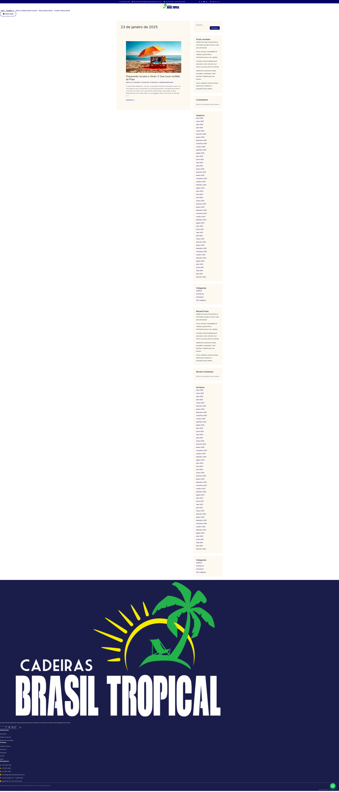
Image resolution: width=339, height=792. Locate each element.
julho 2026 (199, 118)
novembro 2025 (201, 143)
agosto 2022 (200, 261)
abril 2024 (199, 197)
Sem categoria (201, 300)
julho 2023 (199, 226)
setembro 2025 (201, 150)
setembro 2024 (201, 185)
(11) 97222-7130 (125, 1)
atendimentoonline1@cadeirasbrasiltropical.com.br (148, 1)
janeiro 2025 (200, 175)
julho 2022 (199, 264)
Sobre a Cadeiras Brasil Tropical (26, 10)
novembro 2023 (201, 213)
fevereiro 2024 (201, 204)
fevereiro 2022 (201, 277)
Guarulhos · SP (216, 1)
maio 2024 (199, 194)
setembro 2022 (201, 258)
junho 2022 (200, 267)
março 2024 (200, 201)
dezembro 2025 (201, 140)
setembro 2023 (201, 220)
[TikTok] (206, 1)
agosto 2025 (200, 153)
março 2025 (200, 169)
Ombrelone (154, 82)
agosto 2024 (200, 188)
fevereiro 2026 (201, 134)
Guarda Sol (145, 82)
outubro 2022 (200, 255)
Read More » (130, 100)
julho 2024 (199, 191)
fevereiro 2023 (201, 242)
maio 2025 (199, 162)
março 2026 (200, 131)
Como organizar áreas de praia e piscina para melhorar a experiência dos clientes (207, 86)
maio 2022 (199, 270)
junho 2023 (200, 229)
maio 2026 (199, 124)
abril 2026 (199, 128)
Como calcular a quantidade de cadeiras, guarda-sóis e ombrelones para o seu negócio (207, 54)
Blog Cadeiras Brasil (45, 10)
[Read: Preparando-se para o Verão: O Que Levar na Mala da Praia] (153, 57)
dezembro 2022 (201, 248)
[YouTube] (204, 1)
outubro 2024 (201, 182)
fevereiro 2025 (201, 172)
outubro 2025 (200, 147)
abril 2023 (199, 236)
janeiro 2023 (200, 245)
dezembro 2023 (201, 210)
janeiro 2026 (200, 137)
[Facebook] (201, 1)
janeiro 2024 (200, 207)
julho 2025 (199, 156)
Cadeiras (199, 291)
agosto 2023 (200, 223)
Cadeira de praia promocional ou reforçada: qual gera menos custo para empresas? (207, 45)
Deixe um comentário (133, 82)
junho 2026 (200, 121)
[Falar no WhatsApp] (332, 785)
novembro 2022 (201, 251)
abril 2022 (199, 274)
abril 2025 (199, 166)
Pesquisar (199, 25)
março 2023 (200, 239)
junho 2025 (200, 159)
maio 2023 (199, 232)
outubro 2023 (200, 216)
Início (2, 10)
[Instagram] (199, 1)
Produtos (9, 10)
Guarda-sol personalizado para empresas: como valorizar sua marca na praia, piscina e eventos (207, 64)
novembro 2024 (201, 178)
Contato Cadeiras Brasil (62, 10)
